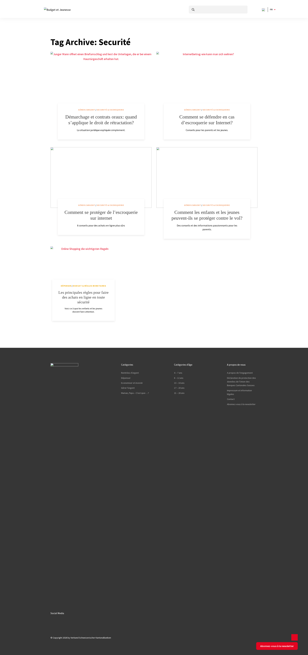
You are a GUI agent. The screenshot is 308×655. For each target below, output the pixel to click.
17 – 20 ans (179, 387)
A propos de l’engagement (240, 372)
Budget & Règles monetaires (89, 286)
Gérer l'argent (86, 110)
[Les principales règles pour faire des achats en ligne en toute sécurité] (83, 266)
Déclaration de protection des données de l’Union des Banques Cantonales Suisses (241, 381)
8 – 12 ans (178, 377)
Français (271, 9)
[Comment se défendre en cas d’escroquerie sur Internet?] (206, 82)
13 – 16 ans (179, 382)
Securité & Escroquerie (110, 110)
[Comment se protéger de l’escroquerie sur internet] (101, 177)
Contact (231, 399)
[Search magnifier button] (193, 9)
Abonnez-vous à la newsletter (241, 404)
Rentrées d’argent (130, 372)
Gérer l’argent (128, 387)
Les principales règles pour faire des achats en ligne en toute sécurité (83, 297)
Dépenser (66, 286)
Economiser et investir (132, 382)
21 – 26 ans (179, 393)
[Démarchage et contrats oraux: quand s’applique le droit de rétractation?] (101, 82)
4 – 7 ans (178, 372)
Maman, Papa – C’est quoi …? (135, 393)
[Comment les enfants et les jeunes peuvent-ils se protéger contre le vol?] (206, 177)
